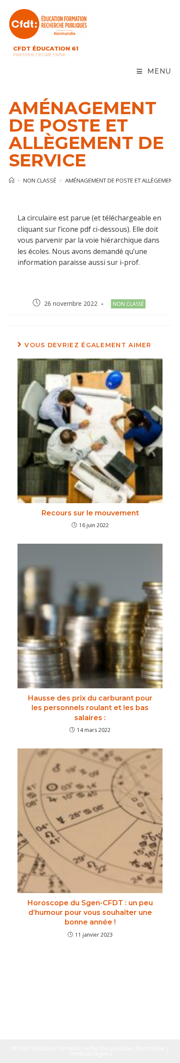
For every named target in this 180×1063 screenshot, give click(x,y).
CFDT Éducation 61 (45, 48)
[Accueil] (11, 180)
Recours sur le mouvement (90, 513)
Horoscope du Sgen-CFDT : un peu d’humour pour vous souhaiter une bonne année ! (90, 913)
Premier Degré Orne (39, 55)
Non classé (128, 304)
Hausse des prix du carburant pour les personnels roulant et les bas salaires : (90, 708)
